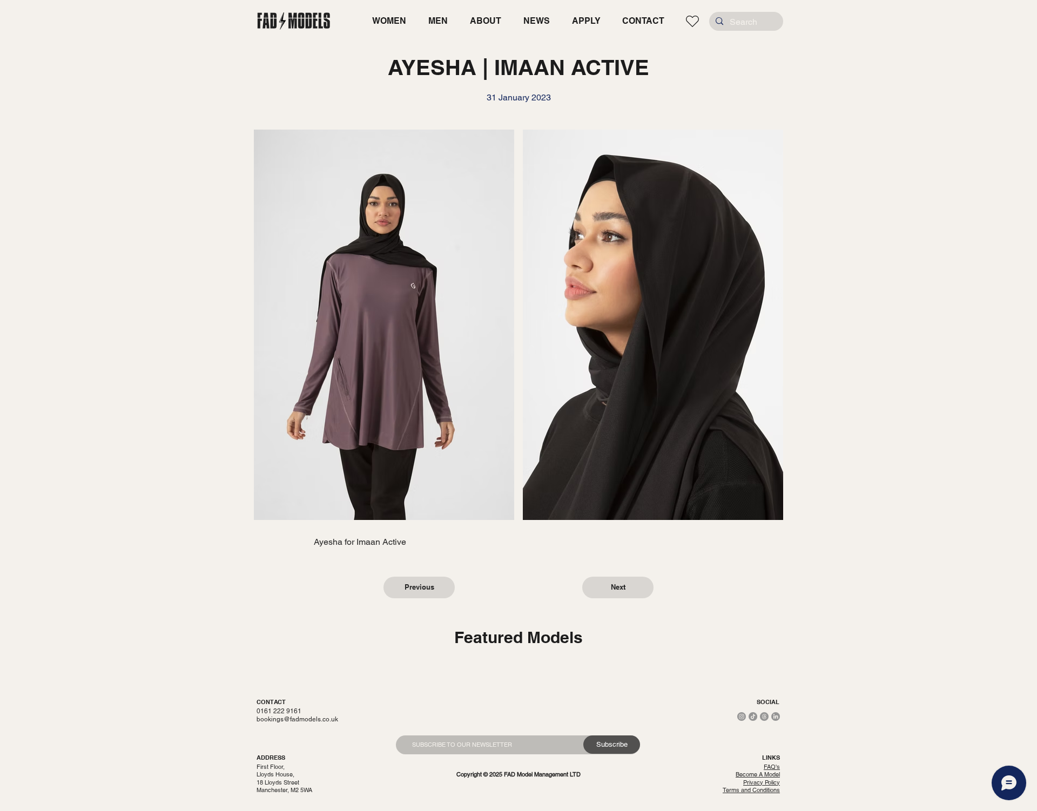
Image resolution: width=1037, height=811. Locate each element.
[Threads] (764, 716)
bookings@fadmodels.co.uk (297, 719)
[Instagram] (741, 716)
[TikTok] (753, 716)
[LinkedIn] (775, 716)
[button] (389, 21)
